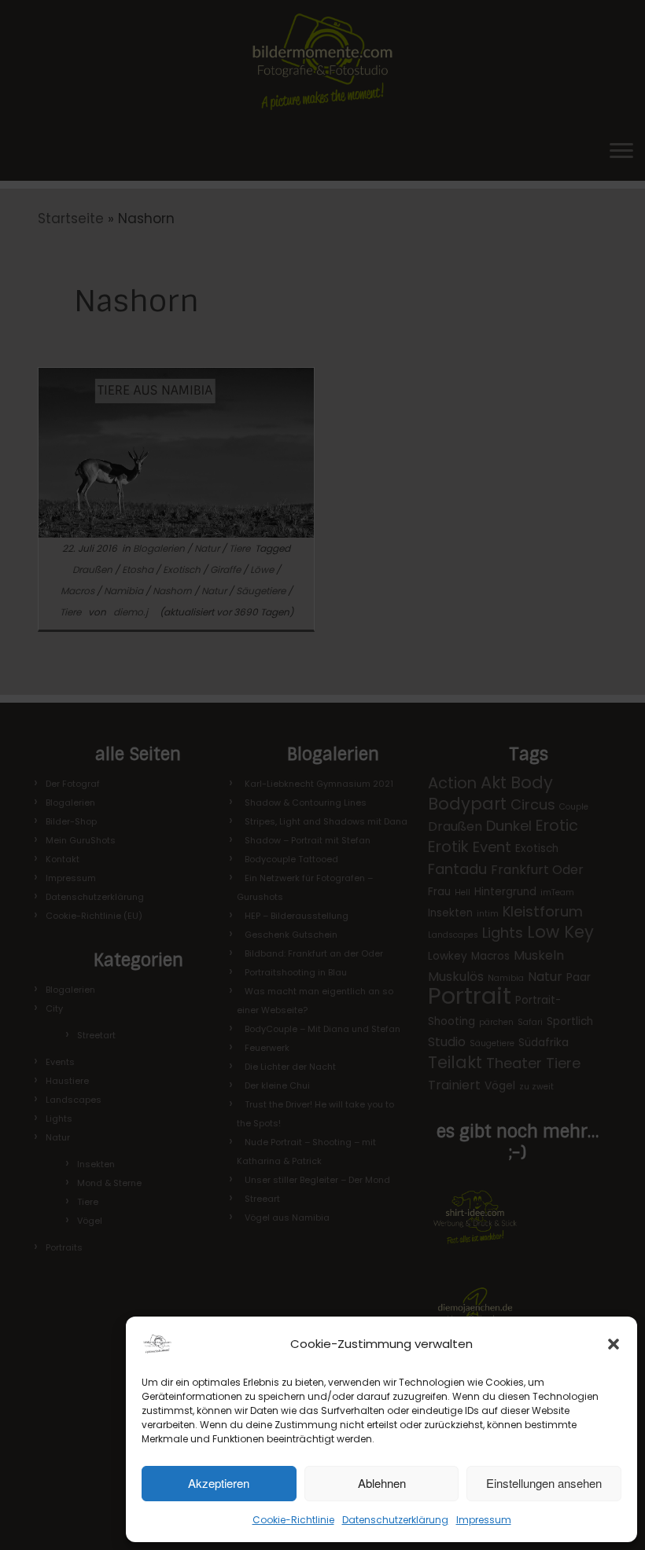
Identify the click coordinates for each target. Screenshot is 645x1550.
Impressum (483, 1519)
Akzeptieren (218, 1483)
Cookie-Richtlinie (293, 1519)
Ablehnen (382, 1483)
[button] (613, 1344)
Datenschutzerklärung (395, 1519)
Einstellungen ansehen (544, 1483)
